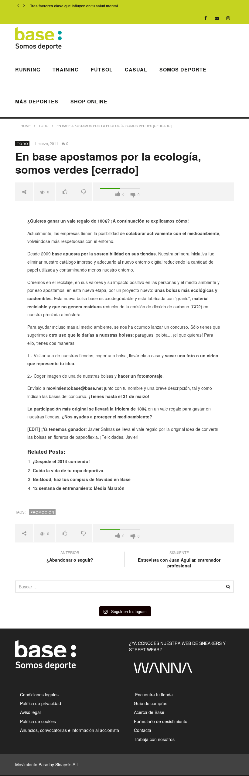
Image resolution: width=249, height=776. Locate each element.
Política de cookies (38, 721)
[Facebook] (205, 18)
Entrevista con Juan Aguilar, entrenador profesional (179, 560)
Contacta (142, 730)
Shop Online (88, 101)
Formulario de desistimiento (160, 721)
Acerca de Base (149, 712)
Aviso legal (30, 712)
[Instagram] (228, 18)
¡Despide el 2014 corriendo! (61, 461)
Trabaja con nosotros (154, 739)
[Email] (217, 18)
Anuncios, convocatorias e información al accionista (69, 730)
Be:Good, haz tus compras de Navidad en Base (82, 479)
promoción (42, 512)
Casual (136, 69)
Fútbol (102, 69)
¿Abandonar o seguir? (69, 557)
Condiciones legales (39, 694)
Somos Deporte (182, 69)
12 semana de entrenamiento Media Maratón (78, 488)
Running (27, 69)
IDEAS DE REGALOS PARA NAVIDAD (62, 6)
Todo (22, 143)
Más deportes (36, 101)
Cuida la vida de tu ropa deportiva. (68, 470)
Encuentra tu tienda (153, 694)
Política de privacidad (40, 703)
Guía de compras (150, 703)
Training (66, 69)
